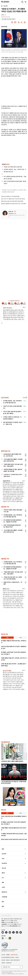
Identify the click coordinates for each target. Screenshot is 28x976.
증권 (3, 849)
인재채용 (8, 954)
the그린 (4, 868)
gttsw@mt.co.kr (12, 213)
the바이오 (4, 863)
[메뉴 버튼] (25, 1)
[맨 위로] (25, 970)
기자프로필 (4, 897)
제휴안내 (8, 960)
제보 (3, 901)
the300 (6, 6)
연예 (3, 882)
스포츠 (3, 887)
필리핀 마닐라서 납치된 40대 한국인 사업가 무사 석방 (14, 839)
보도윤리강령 (8, 962)
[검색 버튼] (22, 1)
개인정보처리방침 (14, 954)
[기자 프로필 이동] (5, 213)
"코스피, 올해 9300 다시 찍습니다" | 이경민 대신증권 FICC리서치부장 (13, 782)
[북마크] (25, 22)
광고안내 (3, 960)
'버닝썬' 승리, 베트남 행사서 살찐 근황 (13, 167)
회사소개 (3, 954)
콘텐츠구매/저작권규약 (15, 960)
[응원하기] (15, 211)
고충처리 (3, 962)
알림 (3, 906)
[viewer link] (24, 45)
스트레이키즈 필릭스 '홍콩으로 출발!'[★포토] (12, 761)
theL (3, 858)
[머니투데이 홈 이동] (6, 916)
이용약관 (17, 957)
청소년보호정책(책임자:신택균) (7, 957)
